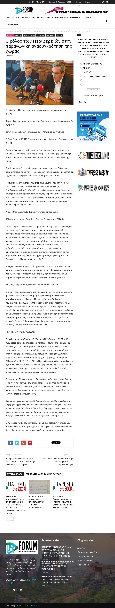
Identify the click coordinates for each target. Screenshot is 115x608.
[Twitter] (103, 2)
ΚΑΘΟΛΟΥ (87, 72)
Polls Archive (85, 102)
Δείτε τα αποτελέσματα (93, 95)
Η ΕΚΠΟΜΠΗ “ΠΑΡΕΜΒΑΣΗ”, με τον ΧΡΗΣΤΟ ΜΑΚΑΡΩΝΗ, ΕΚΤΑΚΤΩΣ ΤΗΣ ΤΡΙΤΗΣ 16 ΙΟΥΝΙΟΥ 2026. (63, 502)
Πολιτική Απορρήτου (86, 560)
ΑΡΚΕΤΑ (86, 68)
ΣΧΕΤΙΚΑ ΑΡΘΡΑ (14, 474)
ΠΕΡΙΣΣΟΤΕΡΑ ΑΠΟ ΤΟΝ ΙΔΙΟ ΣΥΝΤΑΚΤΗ (44, 474)
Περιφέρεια (40, 35)
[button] (106, 21)
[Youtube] (107, 2)
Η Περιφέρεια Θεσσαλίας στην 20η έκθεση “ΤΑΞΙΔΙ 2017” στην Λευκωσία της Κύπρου (20, 461)
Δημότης (18, 35)
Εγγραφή (88, 2)
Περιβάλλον (75, 18)
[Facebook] (98, 2)
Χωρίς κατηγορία (29, 35)
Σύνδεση (79, 2)
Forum (86, 18)
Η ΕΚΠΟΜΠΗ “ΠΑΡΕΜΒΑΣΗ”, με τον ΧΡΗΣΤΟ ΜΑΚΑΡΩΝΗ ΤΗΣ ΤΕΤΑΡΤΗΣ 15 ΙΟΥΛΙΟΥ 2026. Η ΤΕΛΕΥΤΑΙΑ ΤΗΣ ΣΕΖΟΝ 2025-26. (15, 504)
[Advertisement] (93, 214)
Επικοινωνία (12, 24)
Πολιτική (49, 18)
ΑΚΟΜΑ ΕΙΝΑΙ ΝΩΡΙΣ (93, 63)
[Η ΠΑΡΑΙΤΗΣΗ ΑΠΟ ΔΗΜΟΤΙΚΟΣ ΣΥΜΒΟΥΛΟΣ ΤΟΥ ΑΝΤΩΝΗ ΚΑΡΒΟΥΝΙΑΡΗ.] (39, 487)
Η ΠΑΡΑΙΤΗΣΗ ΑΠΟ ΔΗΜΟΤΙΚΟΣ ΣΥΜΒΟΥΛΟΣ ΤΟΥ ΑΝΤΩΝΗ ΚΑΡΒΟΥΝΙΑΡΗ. (37, 502)
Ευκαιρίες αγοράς (85, 556)
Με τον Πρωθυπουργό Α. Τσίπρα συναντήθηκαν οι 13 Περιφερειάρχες (58, 461)
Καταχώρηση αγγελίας (87, 552)
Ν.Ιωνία (24, 18)
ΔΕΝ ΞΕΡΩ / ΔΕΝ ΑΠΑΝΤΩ (95, 76)
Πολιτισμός (60, 18)
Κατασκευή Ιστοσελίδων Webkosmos (30, 605)
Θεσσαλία (36, 18)
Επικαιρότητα (13, 18)
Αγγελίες (81, 548)
